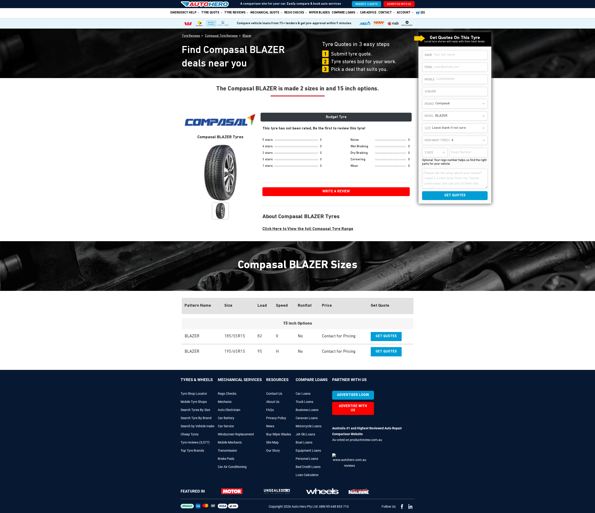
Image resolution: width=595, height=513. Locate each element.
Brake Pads (226, 458)
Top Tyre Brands (192, 450)
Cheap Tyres (189, 434)
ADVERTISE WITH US (399, 4)
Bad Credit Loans (308, 467)
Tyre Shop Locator (194, 393)
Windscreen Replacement (236, 434)
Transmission (227, 450)
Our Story (273, 450)
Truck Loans (304, 402)
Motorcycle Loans (308, 426)
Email (429, 67)
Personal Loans (307, 458)
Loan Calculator (307, 475)
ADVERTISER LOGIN (353, 395)
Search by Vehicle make (197, 426)
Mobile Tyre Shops (194, 402)
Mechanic (225, 402)
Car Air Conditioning (232, 467)
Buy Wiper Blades (278, 434)
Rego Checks (227, 393)
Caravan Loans (307, 418)
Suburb (430, 91)
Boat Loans (304, 442)
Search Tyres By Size (195, 410)
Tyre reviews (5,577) (195, 442)
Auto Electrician (229, 410)
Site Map (272, 442)
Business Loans (307, 410)
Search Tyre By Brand (196, 418)
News (270, 426)
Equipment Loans (308, 450)
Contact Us (274, 393)
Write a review (336, 191)
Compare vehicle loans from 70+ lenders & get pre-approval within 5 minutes (294, 23)
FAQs (270, 410)
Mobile (430, 79)
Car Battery (226, 418)
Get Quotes (386, 336)
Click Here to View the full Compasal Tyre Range (307, 229)
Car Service (226, 426)
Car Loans (303, 393)
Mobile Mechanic (230, 442)
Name (428, 55)
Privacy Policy (276, 418)
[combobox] (460, 103)
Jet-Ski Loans (305, 434)
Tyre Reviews (234, 12)
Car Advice (368, 12)
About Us (272, 402)
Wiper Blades (319, 12)
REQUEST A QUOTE (366, 4)
